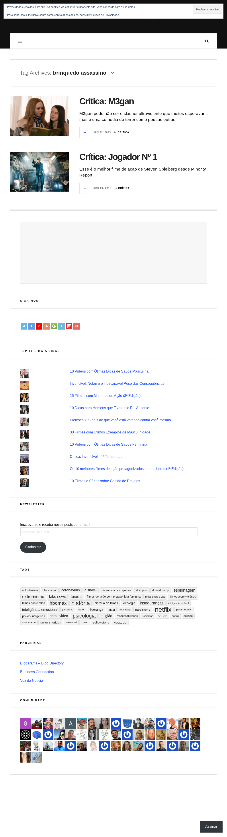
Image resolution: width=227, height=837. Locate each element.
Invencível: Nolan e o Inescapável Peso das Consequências (117, 383)
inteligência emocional (40, 610)
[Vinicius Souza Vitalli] (150, 723)
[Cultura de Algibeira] (127, 723)
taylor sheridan (50, 622)
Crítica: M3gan (106, 101)
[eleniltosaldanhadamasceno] (116, 734)
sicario (175, 616)
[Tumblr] (61, 326)
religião (106, 616)
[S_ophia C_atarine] (183, 734)
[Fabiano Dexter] (82, 734)
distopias (142, 590)
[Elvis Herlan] (161, 746)
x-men (84, 622)
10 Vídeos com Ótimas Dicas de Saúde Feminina (108, 444)
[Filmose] (93, 723)
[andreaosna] (116, 723)
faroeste (76, 596)
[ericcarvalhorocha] (183, 746)
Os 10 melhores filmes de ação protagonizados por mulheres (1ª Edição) (127, 469)
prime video (59, 616)
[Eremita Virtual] (161, 734)
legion (81, 609)
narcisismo (142, 609)
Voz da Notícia (31, 680)
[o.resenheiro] (116, 746)
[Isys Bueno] (172, 723)
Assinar (211, 826)
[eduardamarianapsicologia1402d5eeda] (138, 734)
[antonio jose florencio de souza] (82, 746)
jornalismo (67, 609)
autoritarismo (30, 590)
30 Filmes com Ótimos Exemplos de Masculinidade (110, 432)
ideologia (129, 603)
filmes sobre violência (183, 596)
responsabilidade (127, 616)
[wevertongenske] (70, 734)
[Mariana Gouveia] (138, 723)
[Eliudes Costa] (36, 723)
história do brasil (106, 603)
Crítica (123, 132)
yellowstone (101, 622)
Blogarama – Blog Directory (42, 663)
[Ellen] (161, 723)
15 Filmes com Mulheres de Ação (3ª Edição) (105, 396)
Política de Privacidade (105, 15)
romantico (148, 616)
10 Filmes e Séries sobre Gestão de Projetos (105, 481)
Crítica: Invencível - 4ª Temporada (96, 456)
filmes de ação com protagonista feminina (114, 596)
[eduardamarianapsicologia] (127, 746)
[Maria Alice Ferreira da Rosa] (48, 746)
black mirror (50, 590)
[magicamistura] (59, 734)
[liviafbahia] (25, 757)
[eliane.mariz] (104, 723)
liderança (96, 609)
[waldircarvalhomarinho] (150, 746)
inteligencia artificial (178, 603)
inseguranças (152, 603)
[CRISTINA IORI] (172, 746)
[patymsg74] (127, 734)
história (80, 603)
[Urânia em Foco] (195, 746)
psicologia (84, 616)
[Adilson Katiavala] (70, 723)
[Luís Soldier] (36, 746)
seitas (162, 616)
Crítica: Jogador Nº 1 (118, 157)
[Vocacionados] (59, 746)
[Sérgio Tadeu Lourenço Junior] (195, 734)
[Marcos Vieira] (25, 734)
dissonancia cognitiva (116, 590)
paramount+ (184, 609)
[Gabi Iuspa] (138, 746)
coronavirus (70, 590)
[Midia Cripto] (36, 734)
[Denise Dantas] (172, 734)
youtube (120, 622)
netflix (163, 609)
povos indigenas (33, 616)
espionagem (184, 590)
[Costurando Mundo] (36, 757)
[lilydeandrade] (150, 734)
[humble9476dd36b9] (48, 734)
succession (29, 622)
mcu (111, 609)
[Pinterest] (76, 326)
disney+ (90, 590)
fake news (57, 596)
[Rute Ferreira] (93, 734)
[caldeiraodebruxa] (195, 723)
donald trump (160, 590)
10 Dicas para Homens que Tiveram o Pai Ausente (109, 408)
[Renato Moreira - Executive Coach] (183, 723)
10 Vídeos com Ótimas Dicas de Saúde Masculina (109, 371)
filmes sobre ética (33, 603)
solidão (188, 616)
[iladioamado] (104, 734)
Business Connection (37, 672)
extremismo (33, 596)
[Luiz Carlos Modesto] (25, 746)
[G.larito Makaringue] (25, 723)
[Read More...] (85, 132)
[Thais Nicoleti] (70, 746)
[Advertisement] (113, 253)
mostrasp (125, 609)
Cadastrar (33, 547)
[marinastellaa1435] (104, 746)
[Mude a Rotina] (82, 723)
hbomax (58, 603)
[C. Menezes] (59, 723)
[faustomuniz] (48, 723)
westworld (71, 622)
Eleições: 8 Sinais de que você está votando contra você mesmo (120, 420)
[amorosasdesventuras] (93, 746)
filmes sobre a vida (155, 596)
